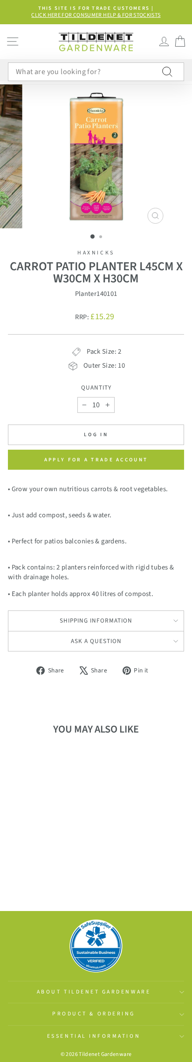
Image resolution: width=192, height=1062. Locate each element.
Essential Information (93, 1036)
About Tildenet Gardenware (94, 992)
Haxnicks (95, 253)
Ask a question (96, 641)
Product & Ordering (93, 1014)
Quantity (96, 388)
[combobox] (96, 71)
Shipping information (96, 620)
